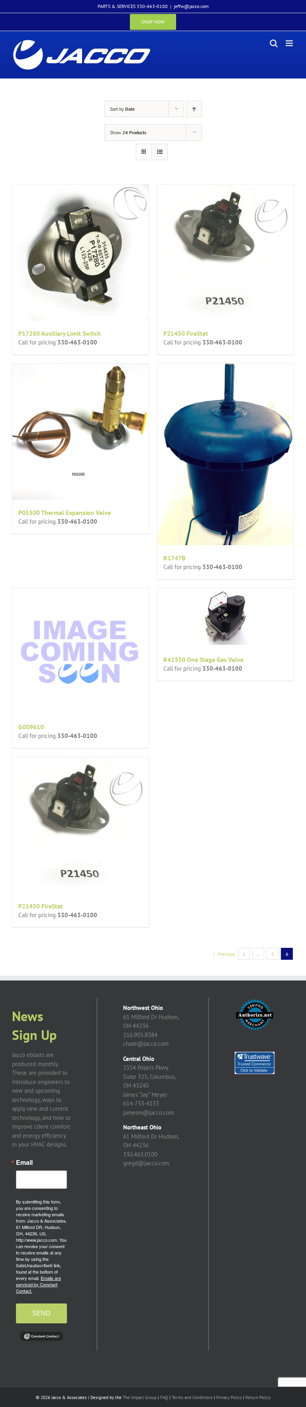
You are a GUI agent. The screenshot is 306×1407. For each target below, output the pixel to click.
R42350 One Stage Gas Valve (203, 659)
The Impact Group (140, 1397)
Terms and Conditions (192, 1397)
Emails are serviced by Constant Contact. (38, 1284)
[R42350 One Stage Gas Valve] (225, 617)
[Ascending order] (194, 109)
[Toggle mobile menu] (290, 43)
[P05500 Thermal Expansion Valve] (80, 432)
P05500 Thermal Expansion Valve (64, 513)
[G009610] (80, 651)
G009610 (31, 727)
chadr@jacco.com (146, 1043)
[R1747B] (225, 454)
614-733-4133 (141, 1103)
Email (24, 1162)
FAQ (164, 1397)
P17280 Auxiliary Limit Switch (59, 333)
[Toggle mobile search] (274, 43)
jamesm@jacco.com (148, 1112)
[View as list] (159, 152)
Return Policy (258, 1397)
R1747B (174, 558)
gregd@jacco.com (146, 1163)
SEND (41, 1313)
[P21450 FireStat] (225, 252)
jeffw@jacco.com (191, 6)
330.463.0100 (140, 1154)
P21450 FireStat (185, 333)
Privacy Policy (229, 1397)
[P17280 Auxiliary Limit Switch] (80, 252)
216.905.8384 (140, 1035)
